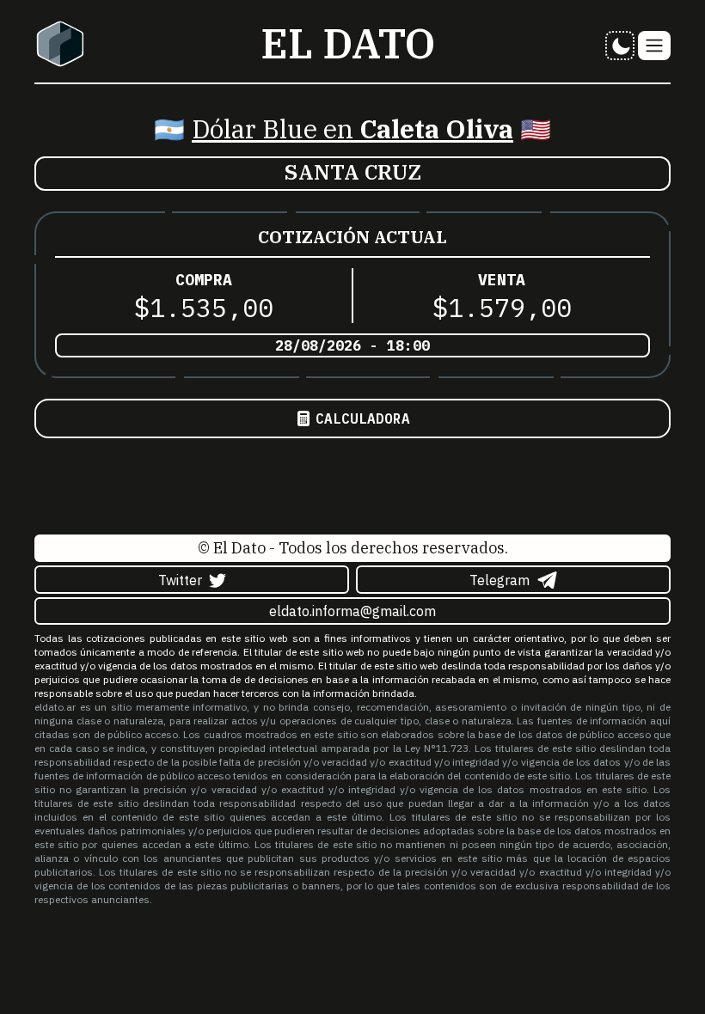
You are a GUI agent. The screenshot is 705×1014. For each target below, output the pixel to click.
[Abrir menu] (654, 45)
